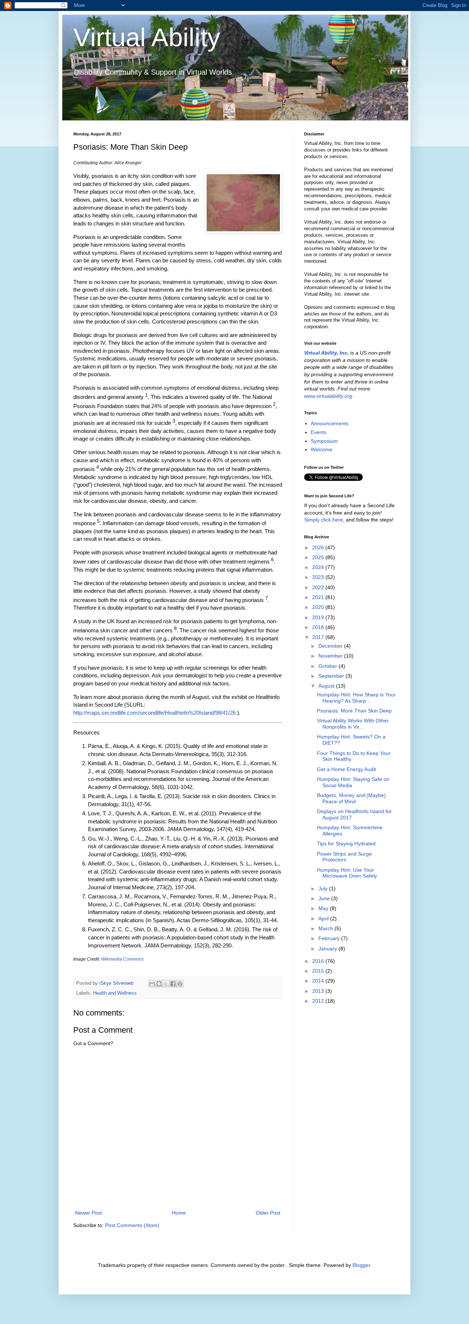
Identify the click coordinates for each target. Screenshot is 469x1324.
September (332, 676)
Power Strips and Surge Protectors (344, 857)
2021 (318, 597)
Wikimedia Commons (122, 959)
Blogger (361, 1265)
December (331, 646)
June (324, 898)
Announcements (329, 423)
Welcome (321, 449)
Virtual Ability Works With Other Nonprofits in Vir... (353, 724)
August (327, 686)
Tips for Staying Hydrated (346, 843)
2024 (318, 567)
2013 (318, 991)
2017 (318, 637)
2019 (318, 617)
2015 (318, 971)
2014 (318, 981)
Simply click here (323, 520)
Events (318, 432)
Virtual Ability (146, 37)
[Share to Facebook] (173, 983)
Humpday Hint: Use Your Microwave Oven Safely (347, 873)
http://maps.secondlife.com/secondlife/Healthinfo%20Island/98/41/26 (154, 713)
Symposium (324, 441)
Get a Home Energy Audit (346, 769)
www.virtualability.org (328, 396)
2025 (318, 557)
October (328, 666)
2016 (318, 961)
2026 (318, 547)
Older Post (268, 1213)
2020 (318, 607)
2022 (318, 587)
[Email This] (152, 983)
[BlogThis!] (159, 983)
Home (179, 1213)
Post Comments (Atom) (132, 1225)
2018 (318, 627)
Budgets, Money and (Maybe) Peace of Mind (351, 798)
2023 (318, 577)
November (331, 656)
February (329, 938)
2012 (318, 1001)
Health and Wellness (115, 993)
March (326, 928)
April (324, 918)
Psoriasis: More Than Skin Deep (354, 711)
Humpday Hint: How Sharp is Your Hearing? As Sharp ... (356, 698)
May (324, 908)
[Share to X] (166, 983)
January (328, 948)
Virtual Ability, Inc (325, 353)
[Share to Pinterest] (180, 983)
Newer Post (88, 1213)
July (323, 888)
